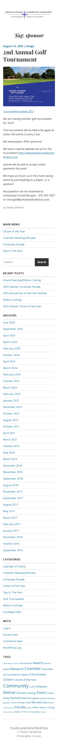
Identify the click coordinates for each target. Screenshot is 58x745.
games (36, 698)
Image (30, 46)
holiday (14, 703)
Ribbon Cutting (12, 299)
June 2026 (9, 322)
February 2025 (11, 348)
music (51, 702)
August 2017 (10, 504)
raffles (35, 707)
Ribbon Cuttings (13, 605)
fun (29, 698)
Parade (20, 707)
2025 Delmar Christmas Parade (21, 287)
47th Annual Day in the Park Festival (25, 293)
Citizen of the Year (14, 231)
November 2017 (12, 491)
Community (16, 685)
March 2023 (10, 387)
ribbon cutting (46, 707)
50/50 (5, 663)
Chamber (32, 668)
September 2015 (13, 550)
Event (41, 692)
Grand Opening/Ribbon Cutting (22, 280)
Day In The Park (13, 251)
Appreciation (13, 663)
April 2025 (9, 335)
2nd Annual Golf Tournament (24, 55)
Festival (15, 698)
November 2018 (12, 472)
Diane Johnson (15, 207)
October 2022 (11, 413)
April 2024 (9, 361)
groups (6, 702)
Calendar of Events (14, 566)
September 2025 (13, 329)
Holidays (21, 702)
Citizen (8, 679)
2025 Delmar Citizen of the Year (22, 306)
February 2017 (11, 524)
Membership (39, 702)
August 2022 (10, 420)
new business (8, 708)
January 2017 (11, 530)
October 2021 (11, 426)
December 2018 (12, 465)
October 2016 (11, 543)
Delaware (41, 686)
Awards (47, 663)
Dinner (21, 693)
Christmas (38, 674)
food (24, 698)
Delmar (9, 692)
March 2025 (10, 342)
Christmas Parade (13, 244)
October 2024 (11, 355)
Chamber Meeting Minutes (19, 238)
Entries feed (10, 634)
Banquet (17, 668)
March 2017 (10, 517)
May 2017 (9, 511)
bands (6, 669)
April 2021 (9, 433)
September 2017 (13, 498)
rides (5, 712)
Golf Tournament (13, 599)
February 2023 (11, 394)
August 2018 (10, 485)
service (11, 712)
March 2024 (10, 368)
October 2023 (11, 381)
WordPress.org (12, 647)
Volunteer (35, 711)
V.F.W (23, 711)
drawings (31, 693)
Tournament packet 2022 (18, 111)
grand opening (47, 698)
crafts (32, 686)
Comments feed (12, 641)
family (6, 698)
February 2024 (11, 374)
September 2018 (13, 478)
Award (38, 663)
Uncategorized (12, 612)
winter (44, 712)
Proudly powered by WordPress (29, 728)
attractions (26, 663)
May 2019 (9, 452)
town (17, 711)
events (50, 693)
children (25, 674)
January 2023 (11, 400)
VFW (28, 712)
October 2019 (11, 446)
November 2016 (12, 537)
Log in (7, 628)
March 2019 (10, 459)
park (28, 707)
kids (29, 702)
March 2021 (10, 439)
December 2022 (12, 407)
